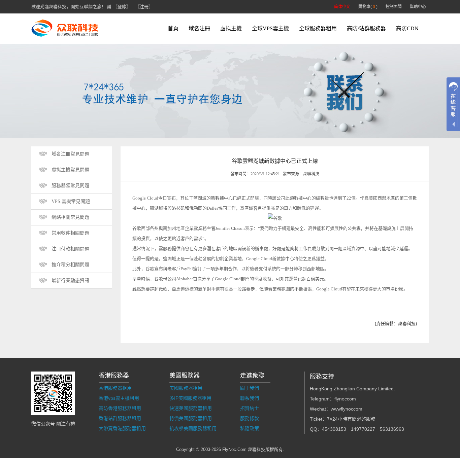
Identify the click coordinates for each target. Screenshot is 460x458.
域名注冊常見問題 (70, 153)
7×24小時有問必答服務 (351, 419)
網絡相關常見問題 (70, 217)
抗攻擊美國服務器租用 (193, 428)
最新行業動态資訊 (70, 280)
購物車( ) (367, 6)
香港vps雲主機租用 (119, 398)
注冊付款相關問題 (70, 248)
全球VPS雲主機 (270, 28)
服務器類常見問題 (70, 185)
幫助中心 (418, 6)
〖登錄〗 (122, 6)
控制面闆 (394, 6)
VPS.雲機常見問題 (71, 201)
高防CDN (407, 28)
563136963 (392, 429)
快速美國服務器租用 (190, 408)
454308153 (334, 429)
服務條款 (249, 418)
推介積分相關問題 (70, 264)
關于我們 (249, 388)
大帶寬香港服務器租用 (122, 428)
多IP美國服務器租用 (190, 398)
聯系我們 (249, 398)
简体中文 (342, 6)
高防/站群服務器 (366, 28)
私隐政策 (249, 428)
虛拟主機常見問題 (70, 169)
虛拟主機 (231, 28)
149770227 (363, 429)
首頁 (173, 28)
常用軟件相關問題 (70, 233)
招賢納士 (249, 408)
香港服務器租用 (115, 388)
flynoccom (345, 398)
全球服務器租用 (318, 28)
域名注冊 (199, 28)
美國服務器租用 (185, 388)
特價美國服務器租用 (190, 418)
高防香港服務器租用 (120, 408)
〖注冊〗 (144, 6)
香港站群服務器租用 (120, 418)
